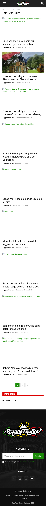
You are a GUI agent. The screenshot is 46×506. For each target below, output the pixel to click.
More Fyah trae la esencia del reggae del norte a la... (19, 243)
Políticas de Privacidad (26, 462)
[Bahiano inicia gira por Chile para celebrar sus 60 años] (23, 309)
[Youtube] (32, 478)
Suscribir (38, 456)
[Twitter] (26, 478)
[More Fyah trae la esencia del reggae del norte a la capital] (23, 224)
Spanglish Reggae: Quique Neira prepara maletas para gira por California (20, 156)
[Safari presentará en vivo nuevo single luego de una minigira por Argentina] (23, 266)
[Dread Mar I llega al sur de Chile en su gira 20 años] (23, 182)
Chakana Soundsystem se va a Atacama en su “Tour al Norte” (19, 78)
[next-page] (28, 385)
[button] (4, 3)
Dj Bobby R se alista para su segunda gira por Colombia (18, 43)
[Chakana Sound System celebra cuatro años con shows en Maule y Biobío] (23, 98)
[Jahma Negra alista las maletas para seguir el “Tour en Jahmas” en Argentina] (23, 351)
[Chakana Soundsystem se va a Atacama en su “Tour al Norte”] (23, 62)
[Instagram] (20, 478)
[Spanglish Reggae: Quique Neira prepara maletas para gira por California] (23, 136)
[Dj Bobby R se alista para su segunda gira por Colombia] (23, 27)
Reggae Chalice (8, 47)
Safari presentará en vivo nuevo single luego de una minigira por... (21, 285)
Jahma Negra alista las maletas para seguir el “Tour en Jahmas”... (21, 369)
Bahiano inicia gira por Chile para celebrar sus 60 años (21, 327)
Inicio (4, 9)
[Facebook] (14, 478)
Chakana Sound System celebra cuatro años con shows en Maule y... (22, 113)
